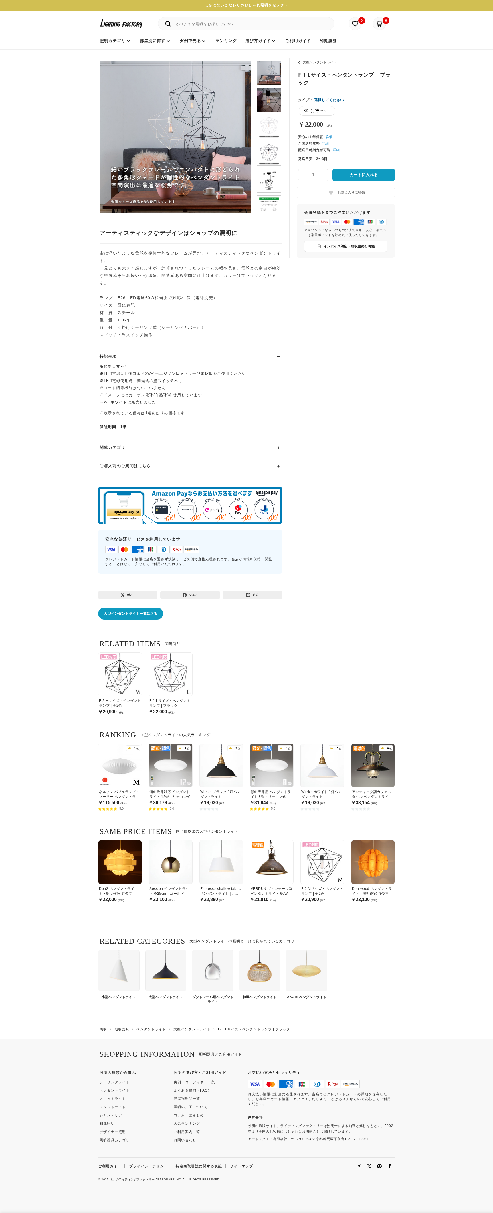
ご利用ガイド (109, 1166)
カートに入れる (364, 174)
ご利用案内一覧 (187, 1132)
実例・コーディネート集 (194, 1082)
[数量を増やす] (322, 175)
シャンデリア (111, 1115)
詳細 (329, 137)
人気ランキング (187, 1124)
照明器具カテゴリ (115, 1140)
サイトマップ (241, 1166)
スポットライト (113, 1099)
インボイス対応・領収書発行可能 (349, 246)
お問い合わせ (185, 1140)
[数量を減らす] (304, 175)
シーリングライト (115, 1082)
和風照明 (107, 1124)
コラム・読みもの (189, 1115)
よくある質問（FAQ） (192, 1090)
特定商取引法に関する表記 (199, 1166)
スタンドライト (113, 1107)
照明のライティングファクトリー (132, 1179)
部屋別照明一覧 (187, 1099)
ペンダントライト (115, 1090)
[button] (111, 130)
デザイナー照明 (113, 1132)
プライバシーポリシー (148, 1166)
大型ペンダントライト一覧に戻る (130, 614)
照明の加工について (191, 1107)
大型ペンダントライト (320, 62)
